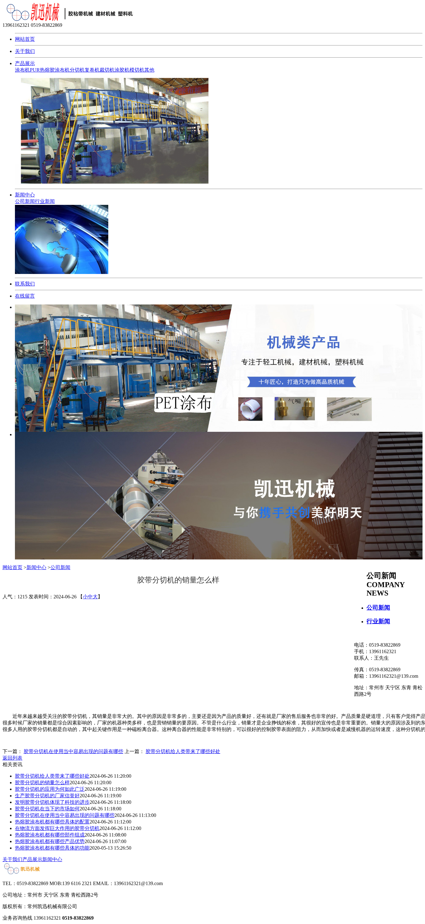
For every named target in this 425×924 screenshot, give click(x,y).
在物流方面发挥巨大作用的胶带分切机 (57, 828)
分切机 (77, 70)
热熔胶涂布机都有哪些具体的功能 (52, 848)
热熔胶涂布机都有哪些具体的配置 (52, 821)
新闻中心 (25, 194)
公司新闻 (25, 201)
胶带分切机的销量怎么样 (42, 782)
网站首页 (25, 39)
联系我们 (25, 283)
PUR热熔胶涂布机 (50, 70)
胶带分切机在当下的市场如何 (47, 808)
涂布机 (22, 70)
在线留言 (25, 296)
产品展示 (25, 63)
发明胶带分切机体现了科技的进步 (52, 802)
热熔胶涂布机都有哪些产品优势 (50, 841)
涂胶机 (121, 70)
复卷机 (92, 70)
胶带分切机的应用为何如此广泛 (50, 789)
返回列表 (12, 758)
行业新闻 (45, 201)
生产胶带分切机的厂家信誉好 (47, 795)
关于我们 (25, 51)
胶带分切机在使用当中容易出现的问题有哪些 (73, 751)
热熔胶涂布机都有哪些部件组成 (50, 834)
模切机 (136, 70)
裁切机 (107, 70)
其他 (149, 70)
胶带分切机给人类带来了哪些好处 (183, 751)
